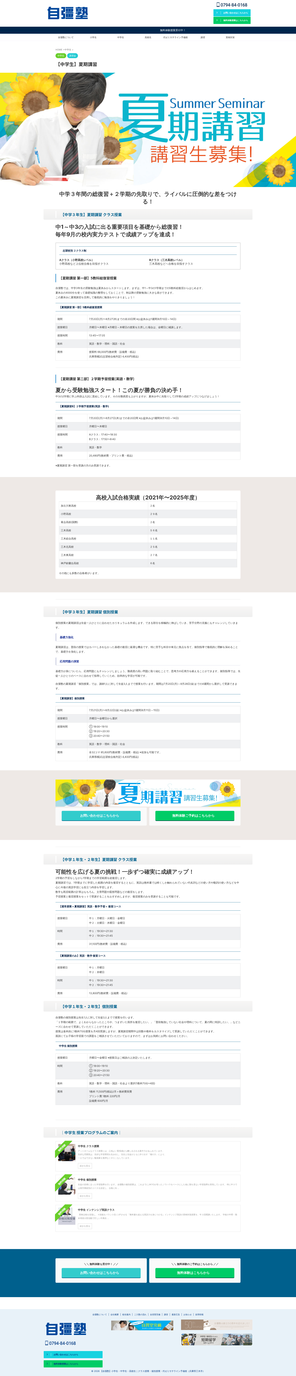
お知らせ (187, 1314)
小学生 (93, 37)
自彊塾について (66, 37)
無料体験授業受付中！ (137, 30)
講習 (203, 37)
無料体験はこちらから (193, 1273)
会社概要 (114, 1314)
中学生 (120, 37)
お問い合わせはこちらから (99, 815)
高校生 (148, 37)
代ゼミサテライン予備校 (175, 37)
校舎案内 (126, 1314)
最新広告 (176, 1314)
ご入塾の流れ (140, 1314)
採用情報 (199, 1314)
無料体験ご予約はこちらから (193, 815)
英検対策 (230, 37)
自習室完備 (155, 1314)
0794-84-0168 (233, 5)
